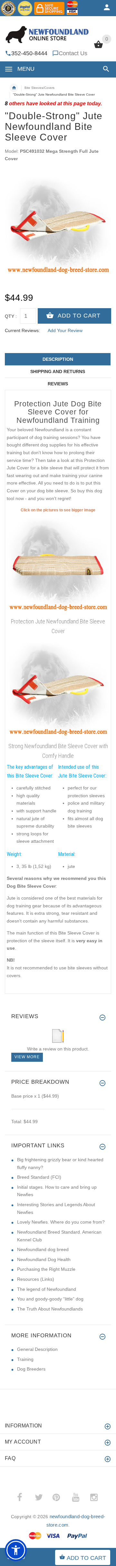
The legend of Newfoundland (46, 1289)
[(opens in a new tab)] (58, 564)
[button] (105, 69)
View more (27, 1057)
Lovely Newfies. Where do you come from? (61, 1222)
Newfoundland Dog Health (44, 1259)
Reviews (58, 383)
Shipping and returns (57, 371)
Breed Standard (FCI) (39, 1177)
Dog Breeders (31, 1369)
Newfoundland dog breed (43, 1249)
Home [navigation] (14, 88)
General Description (37, 1349)
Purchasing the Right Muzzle (46, 1269)
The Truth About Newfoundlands (50, 1308)
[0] (98, 47)
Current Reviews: (22, 330)
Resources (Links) (35, 1279)
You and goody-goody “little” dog (50, 1298)
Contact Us (73, 53)
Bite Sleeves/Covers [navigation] (39, 87)
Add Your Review (65, 330)
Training (25, 1359)
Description (58, 359)
